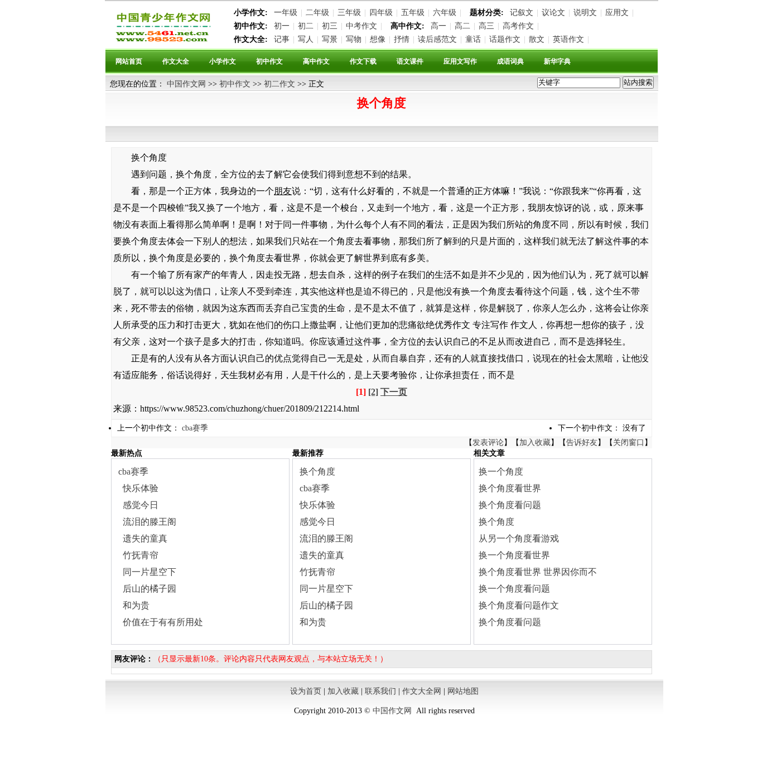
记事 (282, 39)
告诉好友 (581, 442)
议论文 (553, 12)
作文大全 (175, 61)
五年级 (413, 12)
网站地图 (463, 691)
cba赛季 (195, 428)
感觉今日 (140, 505)
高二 (462, 26)
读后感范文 (437, 39)
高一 (438, 26)
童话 (473, 39)
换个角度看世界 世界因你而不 (538, 572)
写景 (329, 39)
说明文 (585, 12)
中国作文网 (186, 84)
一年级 (285, 12)
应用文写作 (460, 61)
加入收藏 (535, 442)
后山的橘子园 (149, 588)
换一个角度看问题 (514, 588)
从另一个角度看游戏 (519, 538)
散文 (536, 39)
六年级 (444, 12)
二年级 (317, 12)
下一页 (393, 391)
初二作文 (279, 84)
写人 (306, 39)
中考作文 (361, 26)
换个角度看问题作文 (519, 605)
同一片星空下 (149, 572)
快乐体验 (140, 488)
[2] (373, 391)
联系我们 (380, 691)
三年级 (349, 12)
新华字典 (557, 61)
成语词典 (510, 61)
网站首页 (128, 61)
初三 (329, 26)
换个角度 (317, 471)
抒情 (401, 39)
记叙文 (521, 12)
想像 (377, 39)
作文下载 (363, 61)
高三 (486, 26)
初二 (306, 26)
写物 (353, 39)
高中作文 (316, 61)
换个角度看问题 (510, 505)
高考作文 (518, 26)
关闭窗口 (628, 442)
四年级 (381, 12)
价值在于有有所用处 (163, 622)
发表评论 (488, 442)
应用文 (617, 12)
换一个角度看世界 (514, 555)
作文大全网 (421, 691)
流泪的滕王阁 (149, 521)
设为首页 (305, 691)
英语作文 (568, 39)
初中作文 (269, 61)
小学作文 (222, 61)
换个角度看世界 (510, 488)
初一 (282, 26)
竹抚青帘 (140, 555)
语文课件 (410, 61)
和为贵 (136, 605)
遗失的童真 (145, 538)
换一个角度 (501, 471)
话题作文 (504, 39)
